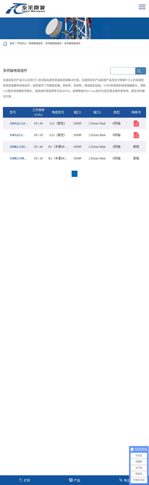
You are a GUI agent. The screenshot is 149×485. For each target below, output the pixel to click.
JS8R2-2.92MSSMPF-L (25, 146)
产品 (77, 480)
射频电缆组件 (36, 43)
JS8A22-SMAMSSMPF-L (27, 135)
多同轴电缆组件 (53, 43)
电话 (127, 480)
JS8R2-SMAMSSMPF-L (26, 158)
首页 (12, 43)
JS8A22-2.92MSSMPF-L (26, 123)
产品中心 (21, 43)
